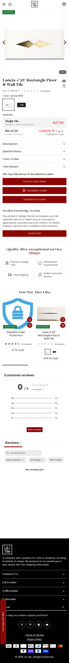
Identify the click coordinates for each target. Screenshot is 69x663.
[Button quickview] (29, 319)
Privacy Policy (34, 639)
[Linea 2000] (54, 351)
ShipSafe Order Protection (15, 334)
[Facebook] (22, 624)
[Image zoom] (34, 42)
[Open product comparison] (64, 81)
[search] (9, 4)
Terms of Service (34, 635)
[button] (64, 85)
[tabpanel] (34, 477)
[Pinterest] (30, 624)
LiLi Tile (28, 657)
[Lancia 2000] (21, 104)
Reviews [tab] (13, 443)
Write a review (34, 429)
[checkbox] (55, 460)
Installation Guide (37, 190)
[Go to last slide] (4, 42)
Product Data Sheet (34, 181)
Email (7, 607)
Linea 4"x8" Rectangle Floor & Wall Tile (49, 335)
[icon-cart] (63, 4)
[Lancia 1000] (8, 104)
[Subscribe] (63, 607)
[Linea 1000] (47, 351)
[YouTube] (47, 624)
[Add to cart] (29, 325)
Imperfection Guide (35, 199)
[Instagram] (38, 624)
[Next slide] (65, 42)
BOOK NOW (34, 233)
